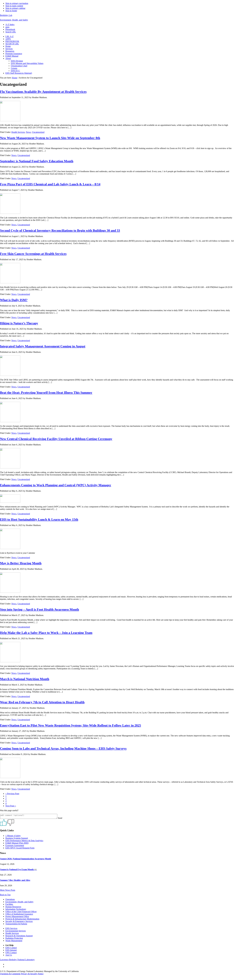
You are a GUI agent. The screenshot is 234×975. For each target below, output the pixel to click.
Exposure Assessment (14, 845)
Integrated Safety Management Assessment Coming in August (42, 346)
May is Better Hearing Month (20, 563)
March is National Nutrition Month (24, 679)
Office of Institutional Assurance (19, 914)
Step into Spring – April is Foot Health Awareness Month (39, 609)
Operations (10, 899)
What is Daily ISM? (13, 300)
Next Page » (10, 806)
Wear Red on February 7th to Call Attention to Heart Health (42, 702)
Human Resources (13, 907)
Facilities (9, 904)
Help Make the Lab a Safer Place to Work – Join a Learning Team (46, 632)
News (28, 132)
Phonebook (10, 29)
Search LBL (10, 32)
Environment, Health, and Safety (14, 20)
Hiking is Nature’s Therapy (19, 323)
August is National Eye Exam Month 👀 (18, 869)
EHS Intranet (11, 950)
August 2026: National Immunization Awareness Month (25, 859)
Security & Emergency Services (19, 921)
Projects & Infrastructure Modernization (22, 919)
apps (7, 27)
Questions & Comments (10, 974)
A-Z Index (9, 24)
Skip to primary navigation (16, 3)
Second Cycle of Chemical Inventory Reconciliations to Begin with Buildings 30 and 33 (60, 230)
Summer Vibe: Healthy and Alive (15, 880)
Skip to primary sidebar (15, 8)
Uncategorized (38, 132)
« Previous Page (12, 793)
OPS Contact (11, 952)
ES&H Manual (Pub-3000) (17, 843)
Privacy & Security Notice (32, 974)
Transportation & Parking (16, 924)
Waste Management (13, 940)
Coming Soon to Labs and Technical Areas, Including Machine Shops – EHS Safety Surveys (63, 748)
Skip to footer (11, 11)
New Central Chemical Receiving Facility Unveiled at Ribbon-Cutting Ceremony (56, 439)
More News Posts (7, 890)
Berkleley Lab (6, 15)
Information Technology (15, 909)
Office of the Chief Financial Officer (21, 911)
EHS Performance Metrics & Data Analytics (24, 840)
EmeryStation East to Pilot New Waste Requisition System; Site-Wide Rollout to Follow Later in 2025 (70, 725)
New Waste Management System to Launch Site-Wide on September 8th (50, 138)
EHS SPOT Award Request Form (19, 848)
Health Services (18, 132)
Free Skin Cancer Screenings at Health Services (33, 253)
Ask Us (8, 955)
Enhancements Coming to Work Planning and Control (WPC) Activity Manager (55, 485)
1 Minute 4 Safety (13, 836)
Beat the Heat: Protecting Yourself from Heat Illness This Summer (46, 392)
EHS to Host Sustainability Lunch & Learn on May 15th (39, 519)
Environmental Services (15, 931)
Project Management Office (17, 916)
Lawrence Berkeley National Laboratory (17, 959)
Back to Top (5, 895)
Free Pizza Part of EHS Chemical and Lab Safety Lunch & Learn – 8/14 (50, 184)
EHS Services (11, 928)
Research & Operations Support (19, 936)
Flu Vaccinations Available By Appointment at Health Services (43, 91)
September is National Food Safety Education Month (36, 161)
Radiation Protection (14, 938)
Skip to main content (14, 6)
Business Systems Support (16, 838)
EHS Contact (11, 947)
